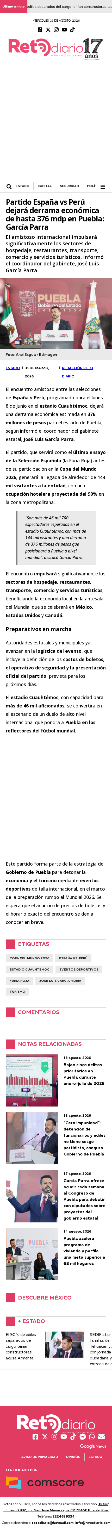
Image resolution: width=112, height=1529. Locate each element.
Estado (95, 1457)
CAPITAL (45, 186)
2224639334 (64, 1516)
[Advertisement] (56, 123)
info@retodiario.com (92, 1522)
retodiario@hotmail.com (53, 1522)
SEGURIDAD (69, 186)
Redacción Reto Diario (77, 372)
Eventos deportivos (78, 969)
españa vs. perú (73, 958)
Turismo (17, 991)
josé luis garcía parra (60, 981)
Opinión (73, 1457)
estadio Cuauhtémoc (29, 969)
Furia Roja (19, 981)
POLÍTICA (95, 186)
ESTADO (22, 186)
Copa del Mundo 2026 (29, 958)
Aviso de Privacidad (39, 1457)
